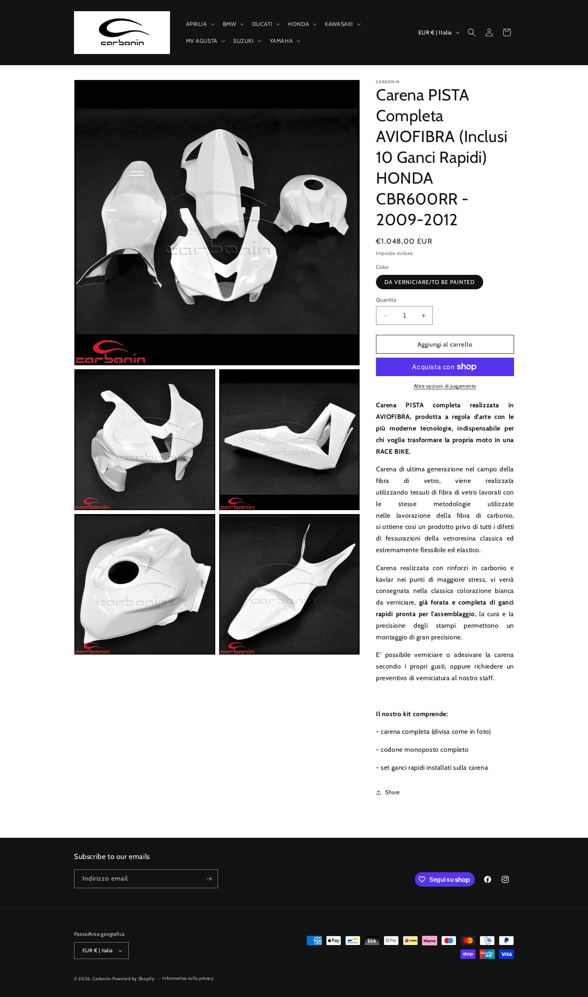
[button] (199, 24)
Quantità (386, 299)
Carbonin (101, 978)
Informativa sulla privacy (188, 978)
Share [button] (392, 792)
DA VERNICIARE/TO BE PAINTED (429, 282)
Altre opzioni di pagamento (445, 386)
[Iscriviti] (209, 878)
